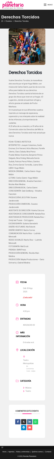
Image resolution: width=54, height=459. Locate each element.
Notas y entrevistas (23, 452)
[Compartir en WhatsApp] (35, 421)
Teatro (28, 391)
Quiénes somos (37, 452)
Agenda (11, 452)
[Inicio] (2, 21)
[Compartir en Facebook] (17, 421)
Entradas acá (28, 342)
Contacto (48, 452)
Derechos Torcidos (22, 21)
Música (28, 388)
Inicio (4, 452)
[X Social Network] (23, 421)
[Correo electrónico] (29, 427)
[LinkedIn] (29, 421)
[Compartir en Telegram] (23, 427)
